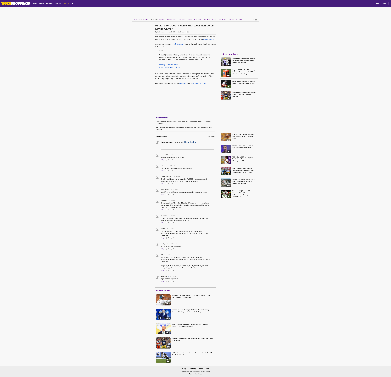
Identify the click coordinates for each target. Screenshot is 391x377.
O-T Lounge (182, 20)
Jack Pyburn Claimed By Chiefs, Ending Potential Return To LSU (243, 82)
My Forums (137, 20)
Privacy (183, 368)
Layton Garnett (208, 39)
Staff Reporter (161, 32)
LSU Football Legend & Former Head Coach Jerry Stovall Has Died (243, 136)
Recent (213, 136)
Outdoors (231, 20)
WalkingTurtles (165, 189)
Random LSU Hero (166, 176)
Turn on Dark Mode (195, 374)
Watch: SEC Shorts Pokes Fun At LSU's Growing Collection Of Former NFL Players (243, 181)
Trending (145, 20)
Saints (214, 20)
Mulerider (163, 255)
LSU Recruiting (171, 20)
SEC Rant (207, 20)
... (72, 3)
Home (35, 3)
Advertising (192, 368)
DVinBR (163, 229)
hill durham (164, 216)
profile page (183, 83)
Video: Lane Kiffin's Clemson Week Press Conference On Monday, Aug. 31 (242, 159)
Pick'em (58, 3)
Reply (162, 159)
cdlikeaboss (164, 166)
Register (384, 3)
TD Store (66, 3)
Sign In (377, 3)
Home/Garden (222, 20)
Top (209, 136)
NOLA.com (179, 44)
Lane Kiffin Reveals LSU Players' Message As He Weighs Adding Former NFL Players (243, 60)
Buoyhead (163, 200)
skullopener (164, 276)
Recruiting (49, 3)
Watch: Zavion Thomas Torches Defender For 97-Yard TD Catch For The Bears (192, 354)
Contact (200, 368)
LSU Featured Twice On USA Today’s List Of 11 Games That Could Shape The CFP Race (243, 170)
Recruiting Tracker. (200, 83)
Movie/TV (239, 20)
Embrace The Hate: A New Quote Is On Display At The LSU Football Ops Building (191, 296)
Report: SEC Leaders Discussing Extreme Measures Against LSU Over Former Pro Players (243, 72)
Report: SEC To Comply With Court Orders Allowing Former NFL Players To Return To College (190, 311)
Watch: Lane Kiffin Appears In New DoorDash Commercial (242, 146)
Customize (252, 19)
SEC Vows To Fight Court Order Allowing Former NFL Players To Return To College (191, 325)
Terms (208, 368)
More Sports (198, 20)
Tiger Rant (162, 20)
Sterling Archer (165, 244)
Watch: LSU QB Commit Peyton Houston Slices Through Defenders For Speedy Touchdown (243, 194)
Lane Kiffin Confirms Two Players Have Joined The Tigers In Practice (192, 339)
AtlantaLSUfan (165, 155)
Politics (190, 20)
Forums (41, 3)
